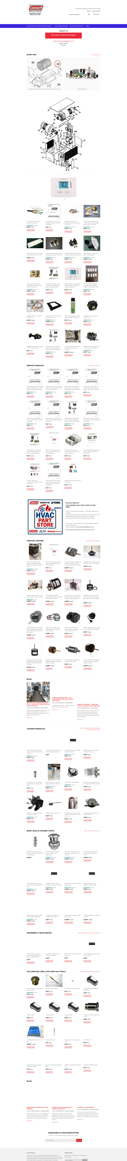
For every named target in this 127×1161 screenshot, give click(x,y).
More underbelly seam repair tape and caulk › (89, 916)
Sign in (88, 11)
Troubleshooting (73, 1152)
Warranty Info (82, 1152)
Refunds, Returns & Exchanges (57, 1154)
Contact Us (51, 1152)
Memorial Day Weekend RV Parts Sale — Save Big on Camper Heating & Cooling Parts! (38, 687)
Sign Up (79, 1123)
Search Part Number (61, 26)
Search (32, 1152)
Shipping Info (58, 1152)
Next (97, 125)
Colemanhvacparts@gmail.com (63, 41)
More (87, 26)
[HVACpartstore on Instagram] (64, 1158)
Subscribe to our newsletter (63, 1116)
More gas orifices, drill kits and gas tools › (90, 954)
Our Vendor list (70, 1154)
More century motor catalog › (93, 524)
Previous (30, 125)
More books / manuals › (94, 348)
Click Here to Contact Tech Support (63, 35)
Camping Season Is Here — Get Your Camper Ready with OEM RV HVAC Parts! (62, 682)
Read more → (30, 700)
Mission (71, 1155)
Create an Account (96, 11)
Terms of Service (91, 1152)
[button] (30, 208)
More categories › (96, 54)
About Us (65, 1152)
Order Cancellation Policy (43, 1154)
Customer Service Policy (41, 1152)
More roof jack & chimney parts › (92, 814)
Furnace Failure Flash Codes (82, 1154)
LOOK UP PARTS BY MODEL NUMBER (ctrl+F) (39, 26)
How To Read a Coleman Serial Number (58, 1155)
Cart (97, 14)
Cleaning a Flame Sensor (85, 1090)
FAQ (76, 1155)
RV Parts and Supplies (76, 26)
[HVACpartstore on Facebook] (62, 1158)
